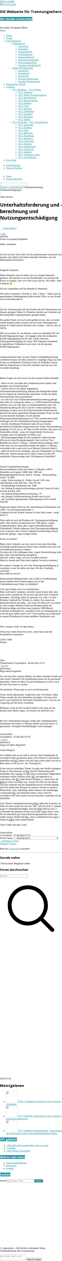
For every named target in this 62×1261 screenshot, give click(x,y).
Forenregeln (14, 848)
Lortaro (4, 739)
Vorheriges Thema (9, 841)
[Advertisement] (31, 971)
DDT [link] (11, 819)
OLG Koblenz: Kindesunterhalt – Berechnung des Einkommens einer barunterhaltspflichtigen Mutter (34, 1132)
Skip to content (7, 1)
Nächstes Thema (8, 843)
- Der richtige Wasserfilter (18, 1151)
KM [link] (2, 782)
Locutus (4, 665)
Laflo (3, 233)
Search (3, 1180)
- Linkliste (11, 1148)
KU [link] (16, 760)
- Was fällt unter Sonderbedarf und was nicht (27, 1145)
